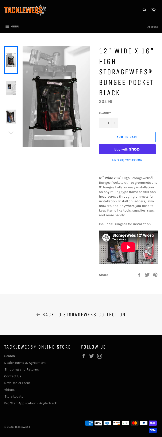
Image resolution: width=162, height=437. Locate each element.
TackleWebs (22, 426)
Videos (9, 390)
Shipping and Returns (21, 369)
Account (152, 26)
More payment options (127, 160)
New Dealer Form (17, 383)
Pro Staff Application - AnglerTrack (30, 403)
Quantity (105, 112)
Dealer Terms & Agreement (25, 363)
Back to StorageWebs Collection (83, 315)
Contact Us (12, 376)
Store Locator (14, 396)
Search (9, 356)
